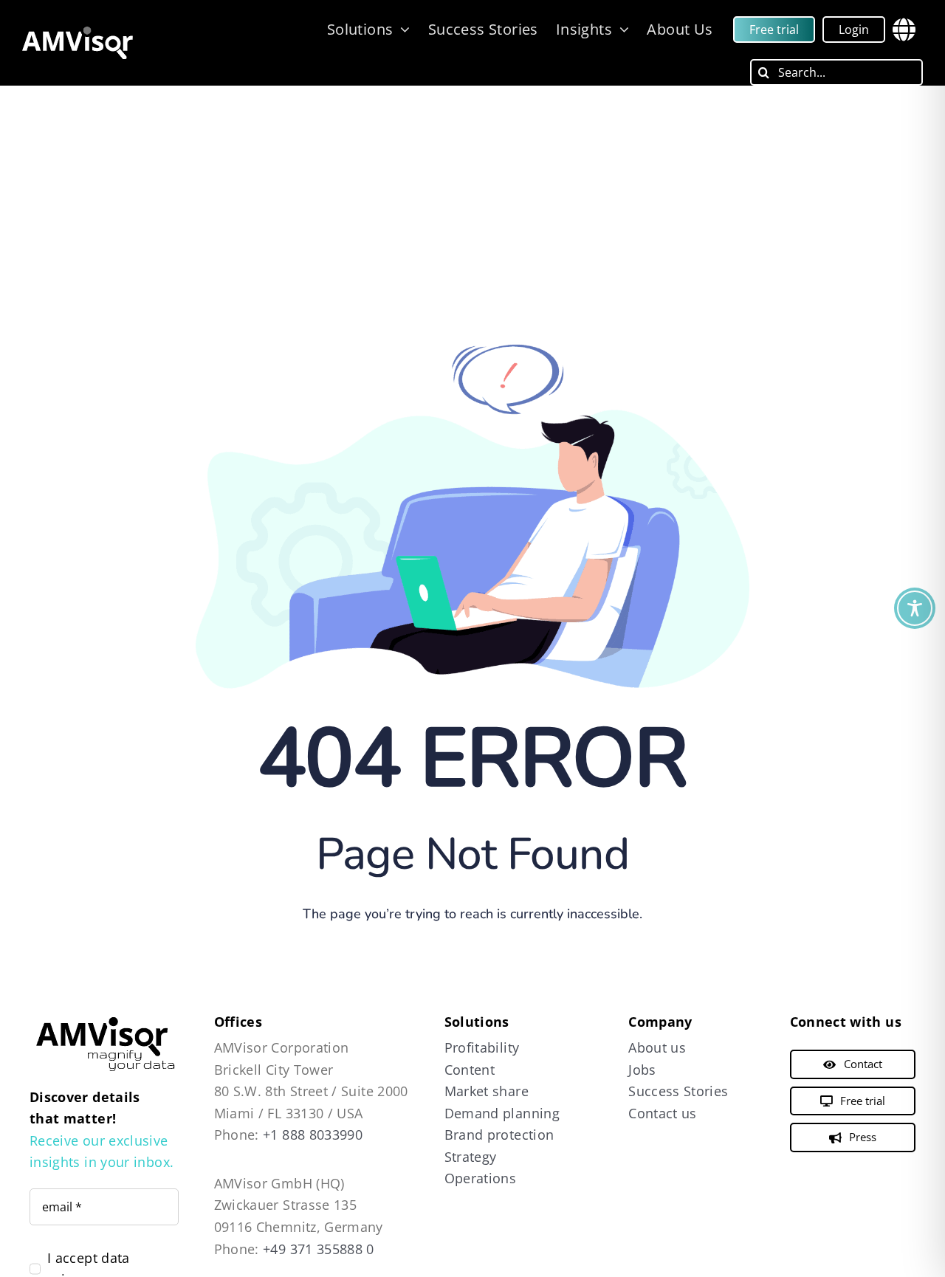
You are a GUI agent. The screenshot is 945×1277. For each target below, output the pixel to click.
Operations (480, 1178)
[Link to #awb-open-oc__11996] (904, 29)
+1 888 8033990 (312, 1134)
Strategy (470, 1157)
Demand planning (502, 1113)
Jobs (642, 1069)
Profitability (482, 1047)
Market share (486, 1091)
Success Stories (678, 1091)
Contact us (662, 1113)
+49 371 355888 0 (318, 1249)
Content (469, 1069)
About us (657, 1047)
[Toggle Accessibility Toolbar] (915, 608)
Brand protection (499, 1134)
